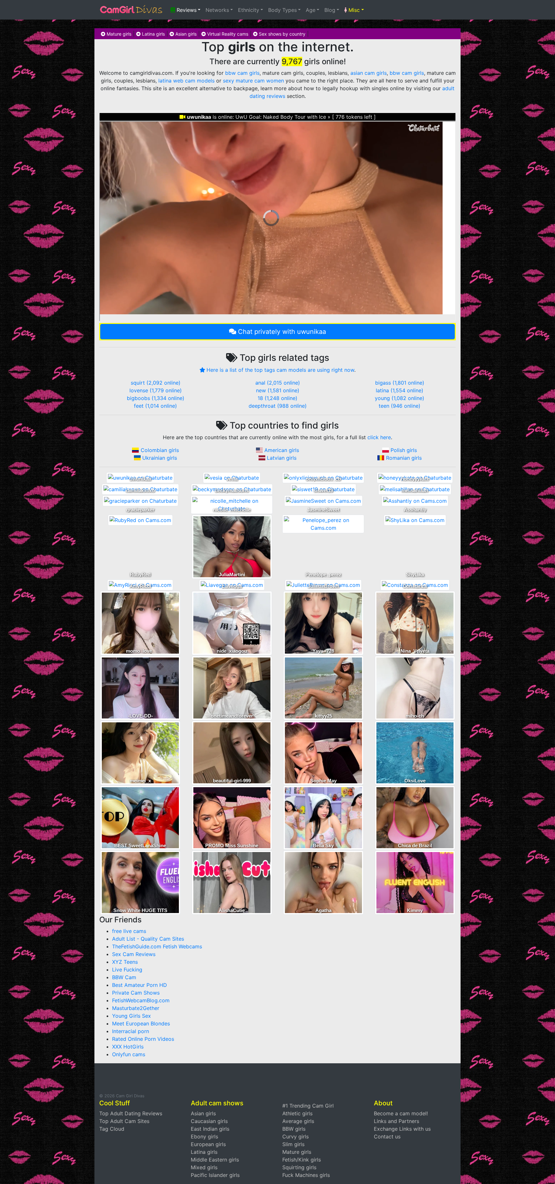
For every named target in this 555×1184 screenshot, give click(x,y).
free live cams (129, 931)
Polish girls (404, 450)
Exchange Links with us (402, 1129)
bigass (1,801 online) (399, 382)
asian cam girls (368, 73)
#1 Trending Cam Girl (308, 1105)
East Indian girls (210, 1129)
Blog (329, 10)
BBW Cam (124, 977)
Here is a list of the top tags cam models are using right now (280, 370)
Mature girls (118, 34)
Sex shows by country (281, 34)
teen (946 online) (399, 406)
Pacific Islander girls (215, 1175)
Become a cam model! (401, 1113)
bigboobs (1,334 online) (155, 398)
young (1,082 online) (399, 398)
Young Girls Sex (131, 1016)
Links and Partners (396, 1121)
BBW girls (293, 1129)
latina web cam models (186, 80)
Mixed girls (204, 1167)
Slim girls (293, 1144)
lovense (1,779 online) (155, 390)
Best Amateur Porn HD (139, 985)
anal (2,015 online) (277, 382)
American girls (281, 450)
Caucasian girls (209, 1121)
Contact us (387, 1136)
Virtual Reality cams (227, 34)
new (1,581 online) (277, 390)
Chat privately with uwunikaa (282, 331)
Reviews (186, 10)
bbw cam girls (242, 73)
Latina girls (153, 34)
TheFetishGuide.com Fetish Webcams (157, 946)
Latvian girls (281, 458)
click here (379, 437)
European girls (208, 1144)
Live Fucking (127, 969)
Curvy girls (295, 1136)
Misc (353, 10)
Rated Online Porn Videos (143, 1039)
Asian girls (185, 34)
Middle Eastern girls (215, 1159)
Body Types (282, 10)
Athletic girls (297, 1113)
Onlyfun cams (128, 1054)
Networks (217, 10)
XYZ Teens (125, 962)
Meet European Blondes (141, 1023)
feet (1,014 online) (155, 406)
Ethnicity (248, 10)
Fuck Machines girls (306, 1175)
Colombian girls (160, 450)
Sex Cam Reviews (133, 954)
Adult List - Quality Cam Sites (148, 939)
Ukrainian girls (159, 458)
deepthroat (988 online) (278, 406)
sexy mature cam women (253, 80)
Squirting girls (299, 1167)
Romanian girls (404, 458)
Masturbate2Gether (135, 1008)
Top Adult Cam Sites (124, 1121)
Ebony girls (204, 1136)
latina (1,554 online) (399, 390)
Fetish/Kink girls (301, 1159)
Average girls (298, 1121)
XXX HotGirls (128, 1046)
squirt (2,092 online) (156, 382)
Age (310, 10)
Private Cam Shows (136, 992)
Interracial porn (130, 1031)
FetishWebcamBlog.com (141, 1000)
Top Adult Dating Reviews (130, 1113)
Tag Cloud (111, 1129)
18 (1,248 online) (277, 398)
